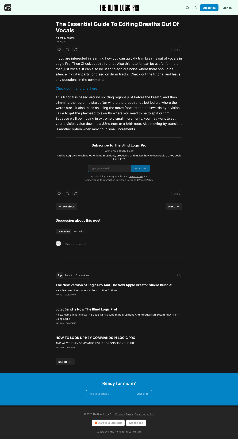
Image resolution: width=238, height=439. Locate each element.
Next (171, 206)
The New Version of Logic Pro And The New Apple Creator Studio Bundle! (114, 285)
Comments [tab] (64, 231)
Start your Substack (110, 423)
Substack (102, 431)
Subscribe (209, 7)
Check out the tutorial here (76, 88)
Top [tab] (60, 275)
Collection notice (144, 414)
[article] (119, 292)
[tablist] (71, 231)
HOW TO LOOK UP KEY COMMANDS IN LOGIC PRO (95, 338)
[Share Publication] (195, 7)
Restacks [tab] (79, 231)
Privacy (119, 414)
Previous (69, 206)
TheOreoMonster (65, 38)
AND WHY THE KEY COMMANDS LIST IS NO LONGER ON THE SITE (95, 343)
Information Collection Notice (118, 179)
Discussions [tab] (82, 275)
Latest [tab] (68, 275)
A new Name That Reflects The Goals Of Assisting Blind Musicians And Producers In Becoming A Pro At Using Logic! (117, 316)
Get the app (136, 423)
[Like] (59, 49)
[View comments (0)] (67, 49)
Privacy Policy (145, 179)
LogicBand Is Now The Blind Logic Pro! (86, 309)
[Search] (187, 7)
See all (62, 362)
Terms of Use (136, 176)
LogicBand (70, 295)
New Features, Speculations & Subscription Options (86, 290)
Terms (129, 414)
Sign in (227, 7)
